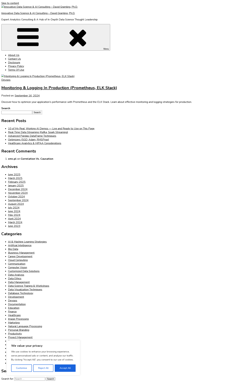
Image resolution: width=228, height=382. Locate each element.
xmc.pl (12, 159)
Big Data (13, 249)
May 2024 (14, 215)
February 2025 (17, 182)
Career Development (20, 256)
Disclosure (14, 62)
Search (5, 108)
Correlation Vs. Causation (37, 159)
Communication (16, 264)
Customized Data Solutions (24, 271)
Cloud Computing (18, 260)
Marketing (14, 322)
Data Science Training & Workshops (28, 286)
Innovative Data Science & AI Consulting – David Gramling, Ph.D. (38, 13)
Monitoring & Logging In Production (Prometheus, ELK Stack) (59, 87)
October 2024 (16, 196)
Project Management (20, 337)
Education (13, 308)
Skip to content (10, 3)
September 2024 (18, 200)
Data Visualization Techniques (25, 289)
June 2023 (14, 226)
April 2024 (14, 219)
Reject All (43, 368)
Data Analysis (16, 275)
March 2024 (15, 222)
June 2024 (14, 211)
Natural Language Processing (25, 326)
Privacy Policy (16, 66)
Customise (21, 368)
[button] (55, 37)
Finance (12, 311)
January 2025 (16, 185)
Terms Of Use (16, 70)
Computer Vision (17, 267)
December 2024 (18, 189)
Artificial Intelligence (20, 245)
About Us (13, 55)
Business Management (21, 253)
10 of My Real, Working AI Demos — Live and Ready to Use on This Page (51, 128)
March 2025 (15, 178)
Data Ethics (14, 278)
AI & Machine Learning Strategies (27, 242)
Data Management (19, 282)
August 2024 (16, 204)
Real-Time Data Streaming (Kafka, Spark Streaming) (38, 132)
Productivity (15, 334)
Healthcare (14, 315)
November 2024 (18, 193)
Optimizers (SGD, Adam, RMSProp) (28, 139)
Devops (6, 80)
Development (16, 297)
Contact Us (14, 59)
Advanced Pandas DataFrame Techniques (32, 136)
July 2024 (14, 207)
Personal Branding (18, 330)
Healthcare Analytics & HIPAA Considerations (34, 143)
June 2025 (14, 174)
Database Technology (20, 293)
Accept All (65, 368)
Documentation (17, 304)
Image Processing (18, 319)
